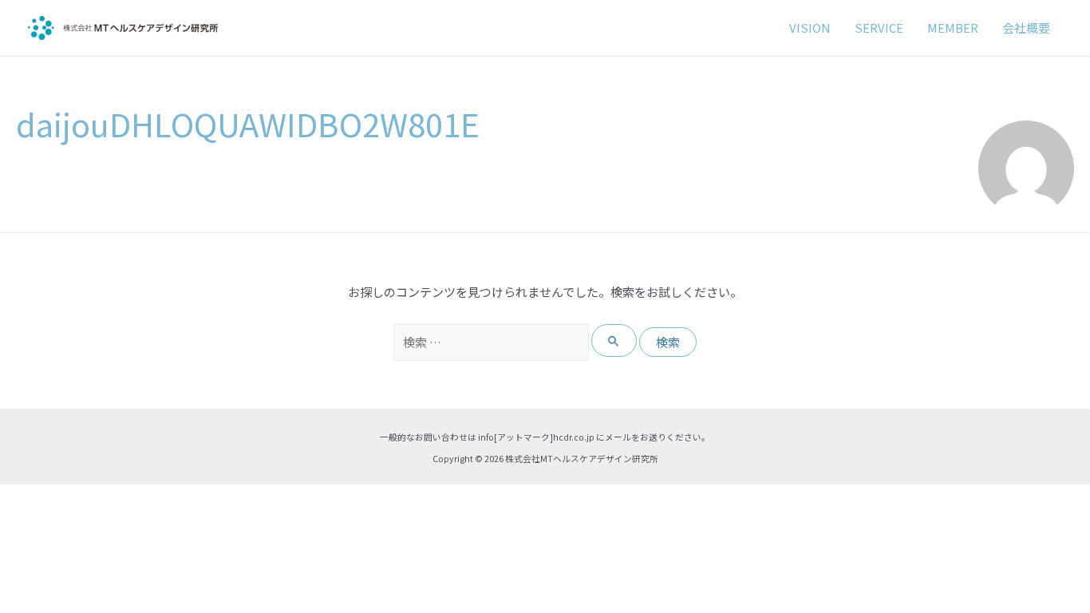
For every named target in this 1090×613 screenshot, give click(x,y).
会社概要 (1026, 27)
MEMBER (952, 27)
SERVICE (879, 27)
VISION (810, 27)
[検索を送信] (614, 340)
